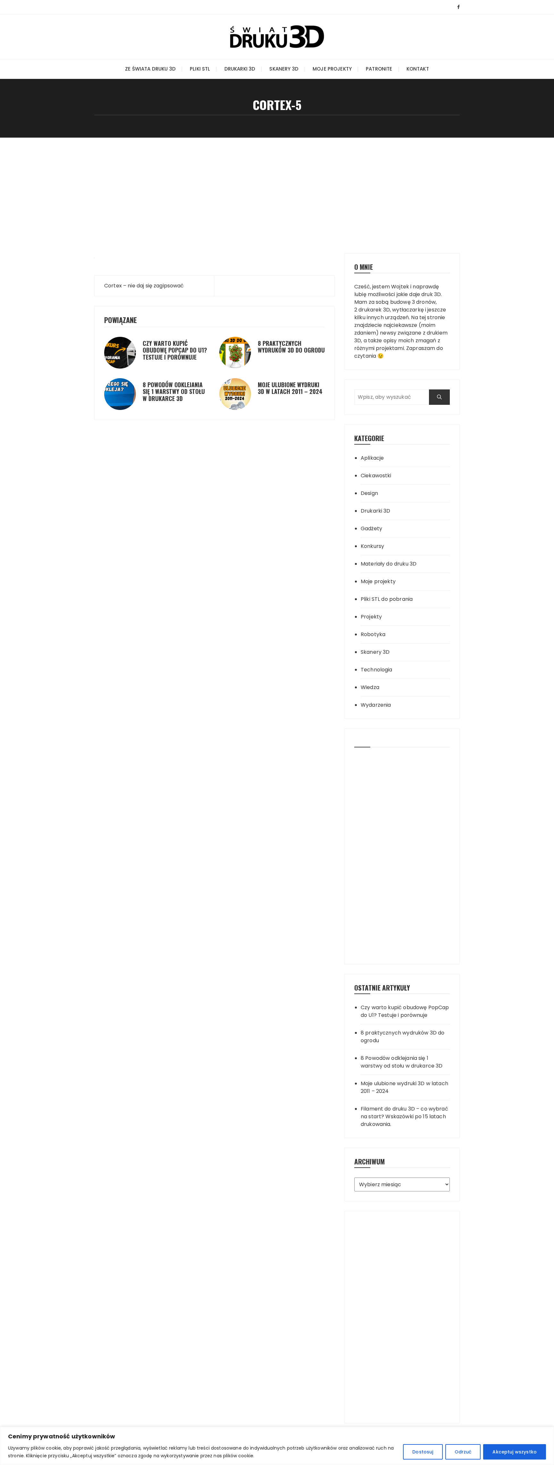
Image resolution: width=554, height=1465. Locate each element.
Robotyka (373, 634)
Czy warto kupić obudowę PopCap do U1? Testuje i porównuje (175, 350)
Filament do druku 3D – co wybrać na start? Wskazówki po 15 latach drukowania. (404, 1116)
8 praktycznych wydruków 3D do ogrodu (291, 346)
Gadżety (371, 528)
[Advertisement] (277, 186)
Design (369, 493)
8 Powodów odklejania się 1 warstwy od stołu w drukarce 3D (174, 391)
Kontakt (418, 68)
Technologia (376, 669)
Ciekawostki (376, 475)
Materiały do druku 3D (388, 563)
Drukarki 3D (240, 68)
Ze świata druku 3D (150, 68)
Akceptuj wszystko (514, 1452)
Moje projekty (332, 68)
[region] (277, 1446)
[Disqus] (214, 470)
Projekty (371, 616)
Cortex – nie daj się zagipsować (144, 285)
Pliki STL (200, 68)
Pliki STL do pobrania (387, 599)
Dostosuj (422, 1452)
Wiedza (370, 687)
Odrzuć (463, 1452)
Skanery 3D (283, 68)
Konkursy (372, 546)
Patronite (379, 68)
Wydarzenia (376, 705)
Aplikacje (372, 458)
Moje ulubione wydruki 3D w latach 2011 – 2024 (290, 388)
